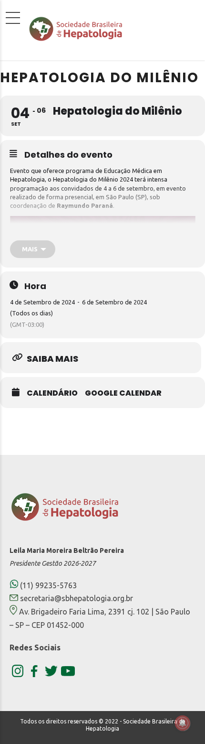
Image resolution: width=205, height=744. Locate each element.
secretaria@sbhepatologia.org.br (76, 598)
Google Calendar (123, 393)
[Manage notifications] (182, 723)
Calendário (52, 393)
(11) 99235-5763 (47, 585)
